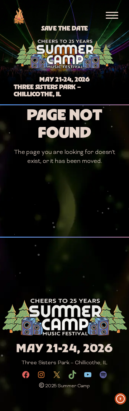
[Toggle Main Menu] (112, 15)
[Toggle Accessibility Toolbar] (120, 399)
